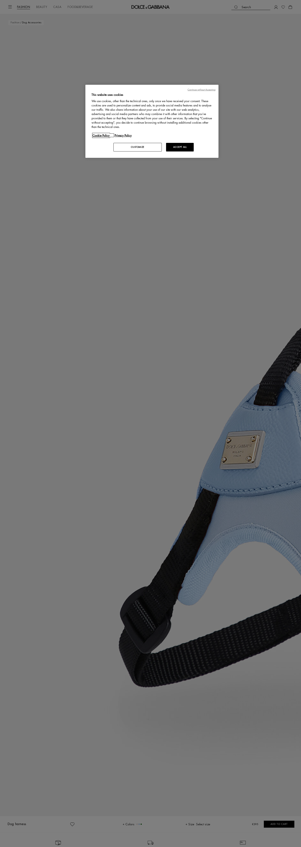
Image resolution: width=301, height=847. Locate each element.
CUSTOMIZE (137, 147)
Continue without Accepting (201, 90)
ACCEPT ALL (180, 147)
